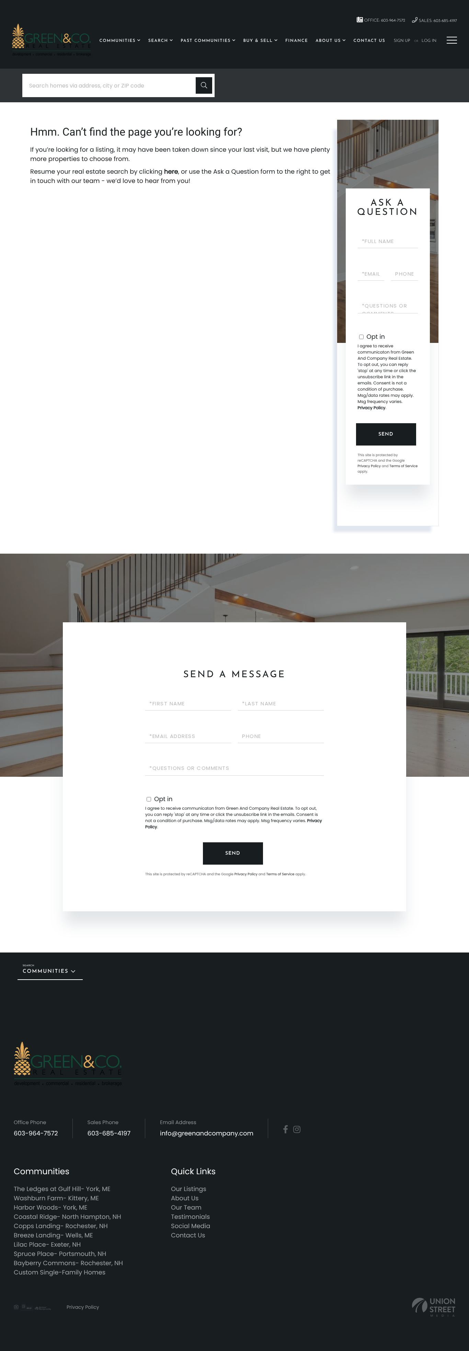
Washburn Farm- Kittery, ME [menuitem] (56, 1198)
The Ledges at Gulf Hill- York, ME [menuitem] (62, 1189)
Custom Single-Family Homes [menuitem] (59, 1272)
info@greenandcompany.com (206, 1133)
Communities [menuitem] (117, 41)
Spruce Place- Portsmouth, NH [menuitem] (60, 1254)
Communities (45, 971)
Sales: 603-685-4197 (437, 21)
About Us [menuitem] (328, 41)
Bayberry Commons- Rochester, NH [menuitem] (68, 1263)
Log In (429, 41)
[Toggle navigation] (452, 40)
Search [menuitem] (158, 41)
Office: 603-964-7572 (384, 21)
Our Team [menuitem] (186, 1207)
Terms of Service (403, 466)
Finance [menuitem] (296, 41)
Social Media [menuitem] (190, 1226)
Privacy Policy (372, 408)
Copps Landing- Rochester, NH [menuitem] (61, 1226)
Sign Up (402, 41)
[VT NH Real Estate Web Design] (433, 1307)
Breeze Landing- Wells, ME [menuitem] (53, 1235)
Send (385, 434)
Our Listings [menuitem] (188, 1189)
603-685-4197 (109, 1133)
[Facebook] (285, 1129)
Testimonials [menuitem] (190, 1217)
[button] (204, 85)
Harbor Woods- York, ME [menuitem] (51, 1207)
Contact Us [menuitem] (369, 41)
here (171, 172)
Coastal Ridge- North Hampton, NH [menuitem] (67, 1217)
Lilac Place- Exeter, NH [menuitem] (47, 1244)
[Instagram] (296, 1129)
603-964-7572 (36, 1133)
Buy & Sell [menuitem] (258, 41)
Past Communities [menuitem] (206, 41)
